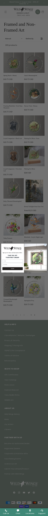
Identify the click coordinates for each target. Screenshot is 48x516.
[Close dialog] (45, 245)
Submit (12, 268)
